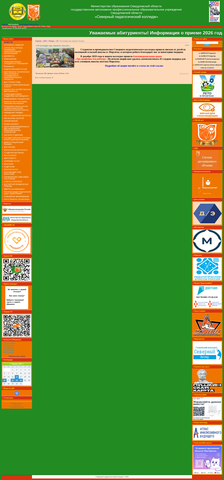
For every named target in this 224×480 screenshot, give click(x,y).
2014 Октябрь (9, 345)
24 (21, 380)
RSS (48, 26)
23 (17, 380)
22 (13, 380)
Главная (5, 24)
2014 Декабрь (9, 350)
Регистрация (24, 24)
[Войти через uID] (16, 393)
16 (17, 377)
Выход (32, 24)
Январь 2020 (17, 364)
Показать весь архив (17, 356)
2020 (45, 41)
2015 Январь (9, 352)
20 (4, 380)
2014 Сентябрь (9, 343)
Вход (37, 24)
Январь (51, 41)
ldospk (56, 73)
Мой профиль (13, 24)
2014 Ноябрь (9, 347)
